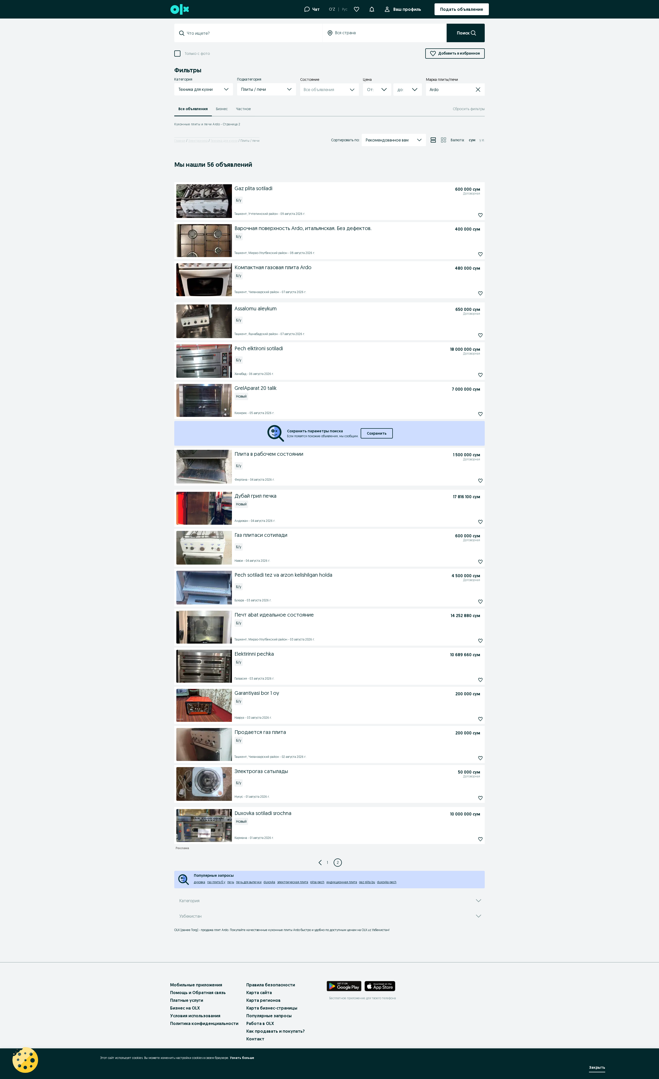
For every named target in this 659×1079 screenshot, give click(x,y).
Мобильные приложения (196, 984)
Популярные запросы (269, 1015)
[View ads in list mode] (433, 140)
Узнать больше (242, 1058)
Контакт (255, 1038)
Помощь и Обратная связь (198, 992)
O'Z (332, 9)
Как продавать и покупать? (275, 1031)
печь (230, 882)
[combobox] (251, 33)
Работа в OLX (260, 1023)
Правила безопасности (270, 984)
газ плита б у (216, 882)
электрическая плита (292, 882)
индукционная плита (341, 882)
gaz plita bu (367, 882)
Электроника (198, 141)
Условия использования (195, 1015)
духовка (199, 882)
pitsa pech (317, 882)
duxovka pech (386, 882)
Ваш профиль (407, 9)
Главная (179, 141)
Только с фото (197, 53)
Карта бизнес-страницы (271, 1008)
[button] (372, 8)
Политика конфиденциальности (204, 1023)
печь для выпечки (249, 882)
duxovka (269, 882)
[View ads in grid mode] (443, 140)
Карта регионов (263, 1000)
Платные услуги (186, 1000)
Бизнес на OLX (185, 1008)
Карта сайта (259, 992)
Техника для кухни (224, 141)
